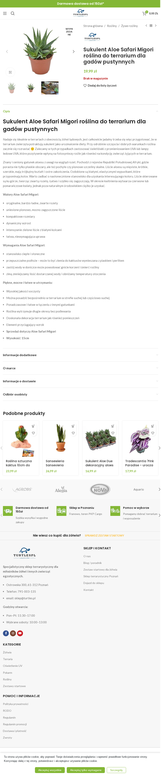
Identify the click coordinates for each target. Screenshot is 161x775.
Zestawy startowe (14, 686)
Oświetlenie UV (12, 665)
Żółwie (7, 652)
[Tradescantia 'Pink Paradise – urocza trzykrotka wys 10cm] (140, 439)
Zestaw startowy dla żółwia (100, 569)
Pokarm (7, 672)
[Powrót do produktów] (151, 25)
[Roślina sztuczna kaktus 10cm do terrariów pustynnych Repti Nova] (21, 439)
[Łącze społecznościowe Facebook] (6, 633)
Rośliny (112, 26)
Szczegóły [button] (116, 770)
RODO (7, 710)
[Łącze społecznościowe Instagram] (13, 633)
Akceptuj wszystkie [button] (49, 770)
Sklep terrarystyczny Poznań (100, 576)
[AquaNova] (99, 489)
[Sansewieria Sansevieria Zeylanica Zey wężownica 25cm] (61, 439)
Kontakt (88, 589)
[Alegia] (61, 489)
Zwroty (7, 737)
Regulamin (9, 717)
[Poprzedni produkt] (146, 25)
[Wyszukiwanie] (13, 13)
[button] (7, 51)
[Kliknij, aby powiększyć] (10, 72)
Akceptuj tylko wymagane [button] (86, 770)
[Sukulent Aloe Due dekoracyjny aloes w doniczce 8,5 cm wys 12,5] (100, 439)
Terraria (8, 659)
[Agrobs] (22, 489)
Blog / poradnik (92, 562)
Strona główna (93, 26)
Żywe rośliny (129, 26)
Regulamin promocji (15, 724)
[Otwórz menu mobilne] (5, 13)
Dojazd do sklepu (93, 583)
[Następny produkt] (155, 25)
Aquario (139, 489)
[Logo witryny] (80, 13)
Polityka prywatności (15, 704)
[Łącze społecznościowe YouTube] (20, 633)
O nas (87, 556)
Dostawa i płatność (15, 731)
